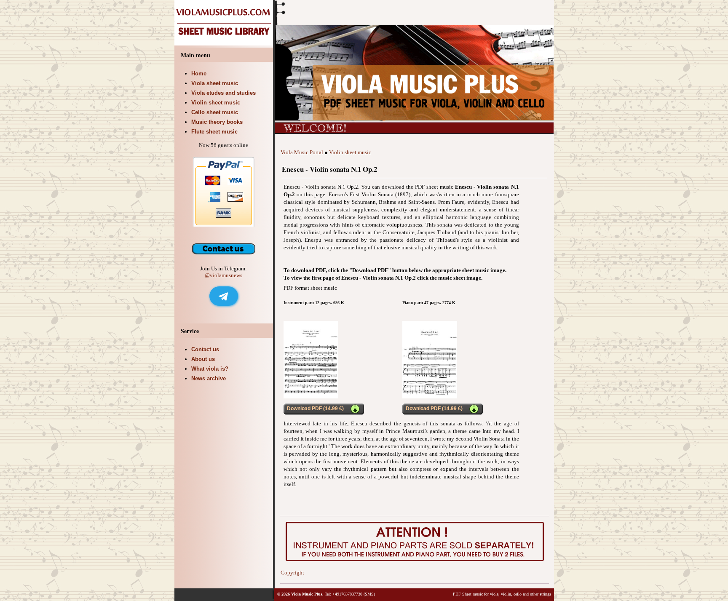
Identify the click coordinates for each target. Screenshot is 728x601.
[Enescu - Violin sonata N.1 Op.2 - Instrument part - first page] (311, 396)
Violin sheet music (350, 152)
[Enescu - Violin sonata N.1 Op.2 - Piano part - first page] (429, 396)
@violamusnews (223, 275)
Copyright (292, 572)
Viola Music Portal (302, 152)
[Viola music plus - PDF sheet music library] (224, 43)
